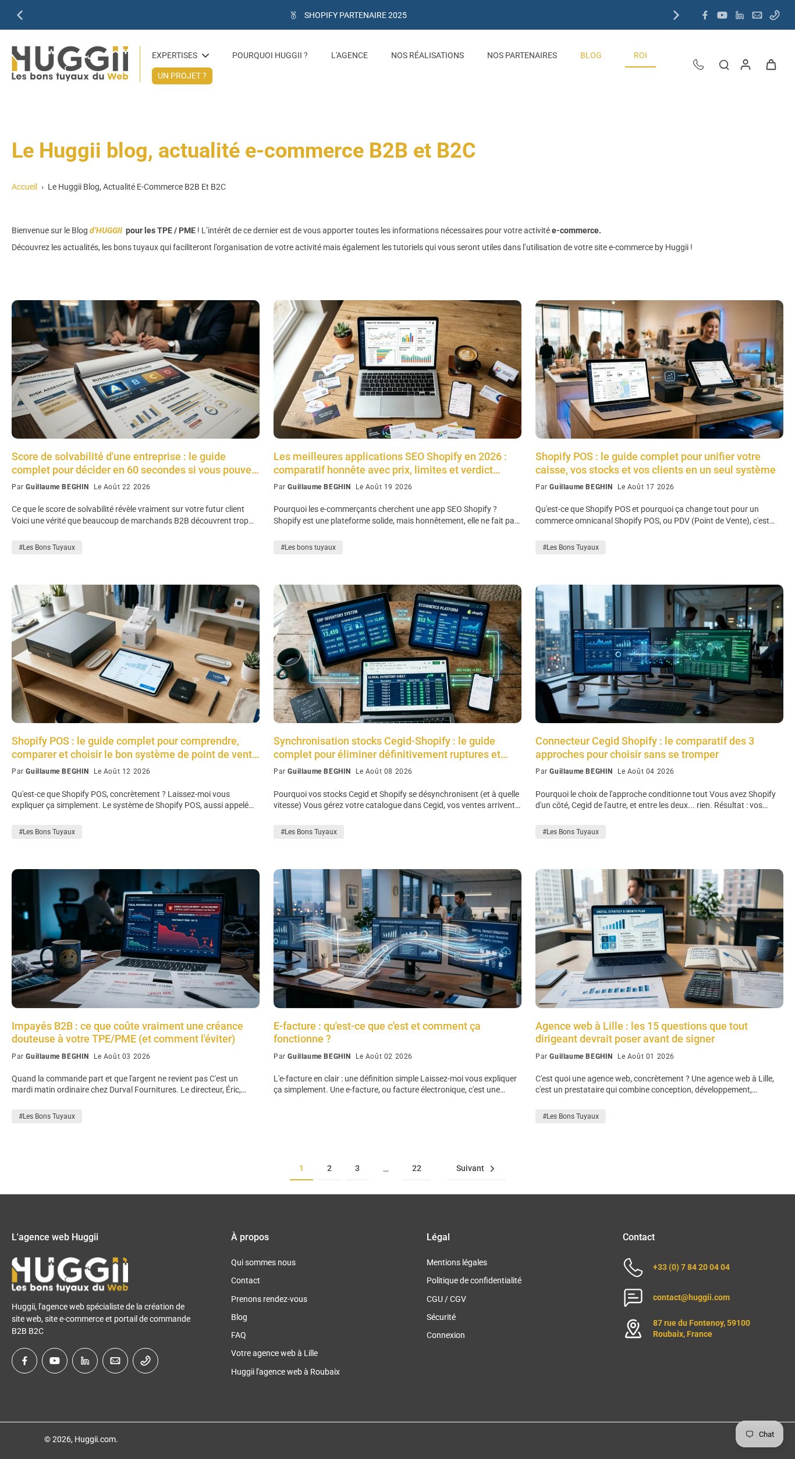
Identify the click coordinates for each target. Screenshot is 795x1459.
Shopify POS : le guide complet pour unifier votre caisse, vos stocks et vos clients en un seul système (655, 463)
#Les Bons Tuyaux (47, 547)
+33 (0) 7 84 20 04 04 (691, 1267)
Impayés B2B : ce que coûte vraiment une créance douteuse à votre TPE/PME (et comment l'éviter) (127, 1032)
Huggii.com (95, 1439)
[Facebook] (705, 15)
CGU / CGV (446, 1299)
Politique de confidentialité (474, 1280)
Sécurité (441, 1317)
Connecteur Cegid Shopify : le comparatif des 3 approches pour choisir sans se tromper (644, 747)
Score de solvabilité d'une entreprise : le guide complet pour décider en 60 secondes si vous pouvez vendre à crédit (134, 463)
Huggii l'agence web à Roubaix (285, 1371)
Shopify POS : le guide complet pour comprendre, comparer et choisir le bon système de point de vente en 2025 (135, 748)
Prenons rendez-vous (269, 1299)
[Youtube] (722, 15)
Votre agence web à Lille (274, 1353)
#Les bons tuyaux (308, 547)
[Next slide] (676, 15)
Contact (245, 1280)
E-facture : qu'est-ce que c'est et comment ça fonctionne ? (377, 1032)
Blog (239, 1317)
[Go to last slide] (19, 15)
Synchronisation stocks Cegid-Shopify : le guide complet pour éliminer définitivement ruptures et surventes (387, 748)
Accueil (24, 186)
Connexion (446, 1335)
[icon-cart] (770, 64)
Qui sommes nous (263, 1262)
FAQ (238, 1335)
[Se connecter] (745, 64)
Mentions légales (457, 1262)
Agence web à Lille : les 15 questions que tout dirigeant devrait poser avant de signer (641, 1032)
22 (416, 1168)
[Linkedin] (739, 15)
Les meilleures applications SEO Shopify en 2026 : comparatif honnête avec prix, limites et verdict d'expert (390, 463)
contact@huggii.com (691, 1297)
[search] (724, 64)
